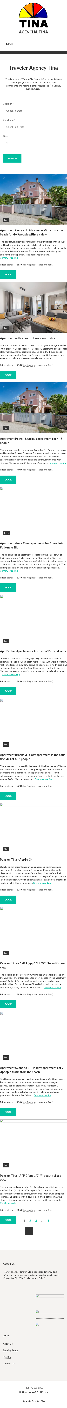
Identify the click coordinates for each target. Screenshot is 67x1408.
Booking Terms (10, 1350)
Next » (29, 1231)
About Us (8, 1343)
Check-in (8, 103)
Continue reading (9, 257)
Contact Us (9, 1363)
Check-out (9, 119)
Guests (7, 136)
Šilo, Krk (7, 1357)
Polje (6, 533)
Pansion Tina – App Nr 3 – (16, 859)
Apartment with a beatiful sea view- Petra (27, 338)
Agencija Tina (33, 31)
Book (8, 1220)
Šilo (5, 220)
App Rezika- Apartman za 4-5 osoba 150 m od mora (33, 651)
